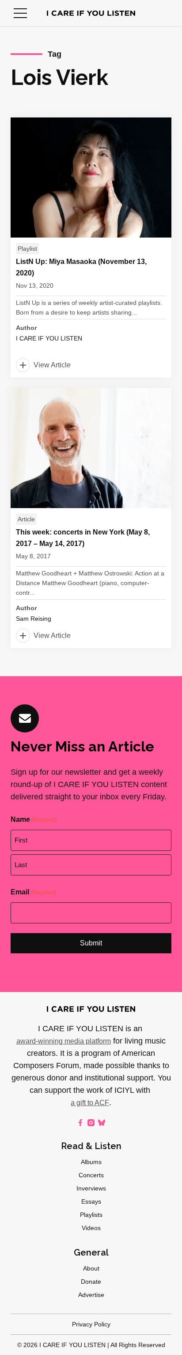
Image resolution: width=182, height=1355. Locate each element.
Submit (91, 943)
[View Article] (91, 247)
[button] (20, 13)
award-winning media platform (63, 1041)
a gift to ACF (90, 1102)
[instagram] (91, 1122)
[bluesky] (101, 1122)
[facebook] (80, 1122)
